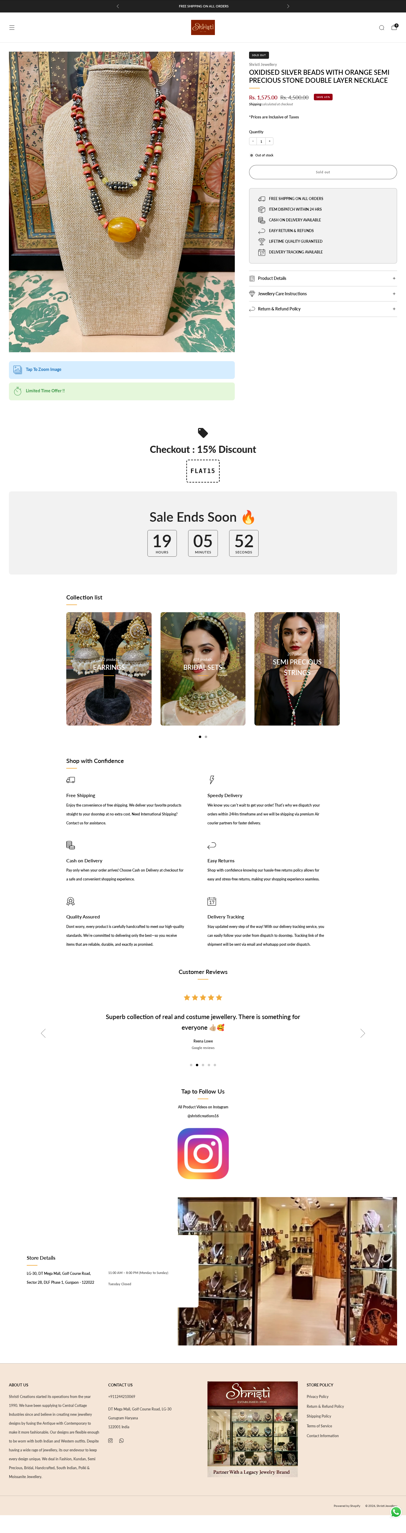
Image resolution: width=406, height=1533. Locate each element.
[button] (191, 1065)
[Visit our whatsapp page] (121, 1440)
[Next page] (340, 675)
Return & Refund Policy (325, 1406)
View (108, 694)
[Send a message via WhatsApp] (396, 1512)
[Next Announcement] (288, 6)
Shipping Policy (319, 1416)
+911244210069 (121, 1396)
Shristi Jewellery (263, 64)
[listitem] (203, 6)
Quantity (256, 132)
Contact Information (323, 1436)
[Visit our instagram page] (110, 1440)
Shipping (255, 104)
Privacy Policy (317, 1396)
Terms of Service (319, 1426)
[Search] (382, 28)
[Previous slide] (43, 1033)
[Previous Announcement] (118, 6)
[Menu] (12, 28)
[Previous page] (66, 675)
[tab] (200, 737)
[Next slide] (363, 1033)
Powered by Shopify (347, 1505)
